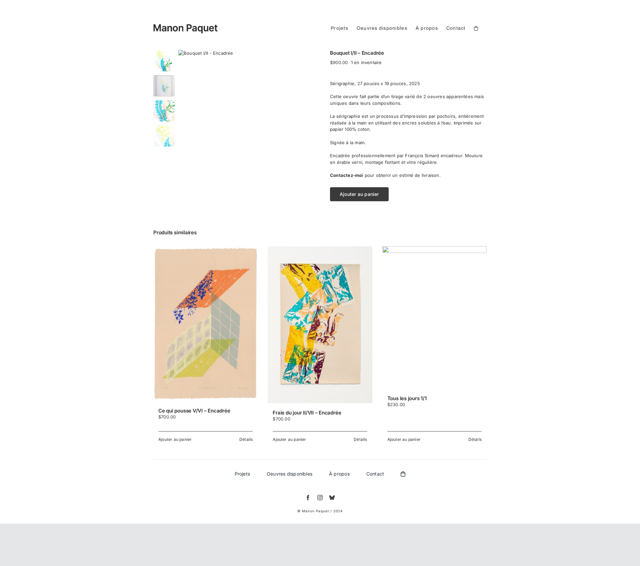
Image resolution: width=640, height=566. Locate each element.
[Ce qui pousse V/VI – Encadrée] (205, 323)
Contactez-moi (346, 175)
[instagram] (320, 497)
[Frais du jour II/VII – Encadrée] (320, 324)
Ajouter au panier (359, 194)
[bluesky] (332, 497)
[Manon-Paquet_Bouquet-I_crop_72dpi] (249, 53)
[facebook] (308, 497)
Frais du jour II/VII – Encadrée (307, 412)
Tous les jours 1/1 (407, 398)
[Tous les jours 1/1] (434, 317)
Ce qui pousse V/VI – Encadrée (194, 410)
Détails (246, 439)
